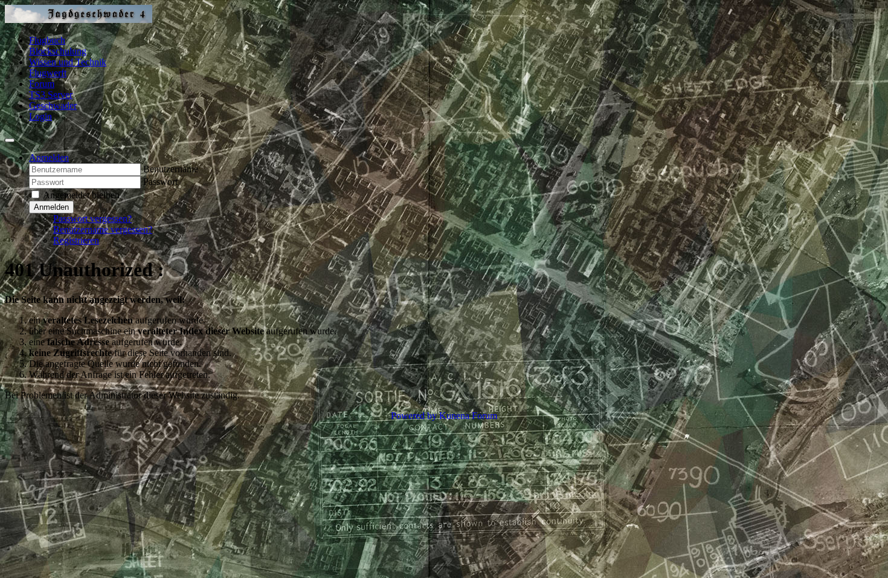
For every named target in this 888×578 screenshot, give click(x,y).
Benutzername (170, 169)
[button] (49, 157)
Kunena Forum (468, 416)
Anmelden (51, 207)
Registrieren (76, 240)
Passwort (160, 182)
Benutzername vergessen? (102, 229)
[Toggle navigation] (9, 140)
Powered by (414, 416)
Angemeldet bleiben (81, 195)
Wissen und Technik (67, 62)
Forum (41, 84)
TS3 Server (50, 94)
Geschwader (53, 105)
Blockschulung (57, 51)
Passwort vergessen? (92, 218)
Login (40, 116)
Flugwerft (47, 73)
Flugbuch (47, 40)
